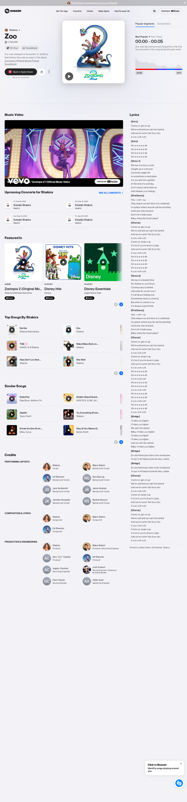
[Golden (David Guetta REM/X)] (68, 398)
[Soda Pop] (12, 398)
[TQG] (31, 345)
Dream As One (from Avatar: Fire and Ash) (41, 428)
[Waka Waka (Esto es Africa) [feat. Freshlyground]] (88, 345)
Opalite (23, 412)
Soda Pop (24, 397)
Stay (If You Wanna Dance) (89, 428)
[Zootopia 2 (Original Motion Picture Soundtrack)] (23, 271)
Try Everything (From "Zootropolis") (94, 412)
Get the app (62, 11)
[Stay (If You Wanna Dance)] (68, 430)
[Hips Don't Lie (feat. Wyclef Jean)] (31, 361)
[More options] (49, 72)
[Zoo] (69, 76)
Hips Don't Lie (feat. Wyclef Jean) (36, 359)
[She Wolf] (88, 361)
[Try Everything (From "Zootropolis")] (68, 414)
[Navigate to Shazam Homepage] (13, 11)
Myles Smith (82, 432)
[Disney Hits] (63, 271)
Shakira (23, 363)
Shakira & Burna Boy (29, 331)
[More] (54, 330)
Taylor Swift (25, 416)
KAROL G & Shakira (29, 347)
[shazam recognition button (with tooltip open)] (179, 783)
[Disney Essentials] (103, 271)
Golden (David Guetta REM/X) (91, 397)
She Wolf (80, 359)
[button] (185, 2)
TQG (22, 344)
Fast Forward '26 (122, 11)
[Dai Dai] (31, 330)
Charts (90, 11)
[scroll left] (116, 304)
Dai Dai (23, 328)
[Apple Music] (10, 298)
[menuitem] (62, 11)
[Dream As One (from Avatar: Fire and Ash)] (12, 430)
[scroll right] (121, 304)
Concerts (77, 11)
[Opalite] (12, 414)
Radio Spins (103, 11)
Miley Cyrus (25, 432)
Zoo (78, 328)
